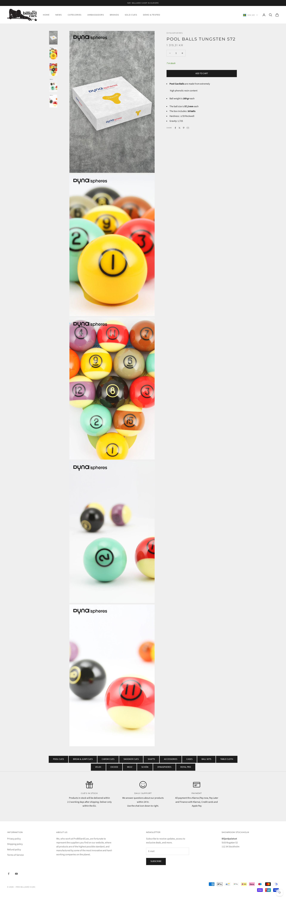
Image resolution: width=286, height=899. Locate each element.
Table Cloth (226, 759)
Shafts (151, 759)
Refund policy (14, 849)
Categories (74, 15)
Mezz (129, 767)
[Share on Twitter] (179, 128)
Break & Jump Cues (83, 759)
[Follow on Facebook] (8, 873)
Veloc (98, 767)
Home (46, 15)
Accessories (170, 759)
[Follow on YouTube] (16, 873)
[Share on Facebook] (175, 128)
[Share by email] (188, 128)
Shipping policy (15, 844)
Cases (189, 759)
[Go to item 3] (53, 69)
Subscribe (155, 861)
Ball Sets (206, 759)
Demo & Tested (151, 15)
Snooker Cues (131, 759)
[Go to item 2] (53, 53)
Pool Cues (58, 759)
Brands (114, 15)
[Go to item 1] (53, 37)
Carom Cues (108, 759)
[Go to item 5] (53, 101)
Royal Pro (185, 767)
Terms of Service (15, 855)
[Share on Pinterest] (183, 128)
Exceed (114, 767)
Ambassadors (95, 15)
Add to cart (201, 73)
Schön (144, 767)
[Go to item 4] (53, 85)
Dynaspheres (175, 33)
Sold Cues (131, 15)
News (58, 15)
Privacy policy (14, 838)
